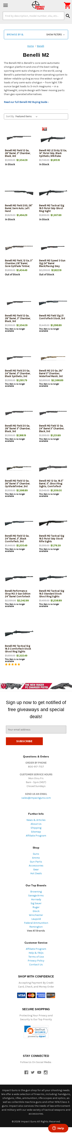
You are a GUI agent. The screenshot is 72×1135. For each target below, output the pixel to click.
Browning (36, 891)
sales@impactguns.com (36, 797)
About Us (36, 823)
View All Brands (36, 930)
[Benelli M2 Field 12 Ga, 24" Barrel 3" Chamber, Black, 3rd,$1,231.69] (53, 413)
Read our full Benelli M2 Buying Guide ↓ (26, 102)
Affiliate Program (36, 835)
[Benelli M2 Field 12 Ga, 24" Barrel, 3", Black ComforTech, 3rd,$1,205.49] (19, 523)
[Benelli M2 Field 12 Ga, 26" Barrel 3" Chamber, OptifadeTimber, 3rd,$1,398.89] (19, 468)
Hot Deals (36, 873)
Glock (36, 911)
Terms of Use (36, 956)
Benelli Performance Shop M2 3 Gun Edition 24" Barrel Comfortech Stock (17, 595)
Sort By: (10, 116)
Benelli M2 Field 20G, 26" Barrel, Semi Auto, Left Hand (18, 208)
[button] (36, 34)
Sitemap (36, 831)
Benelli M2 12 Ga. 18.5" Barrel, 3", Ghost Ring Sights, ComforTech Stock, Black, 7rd (51, 484)
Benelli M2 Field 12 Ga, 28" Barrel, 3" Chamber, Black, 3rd (18, 318)
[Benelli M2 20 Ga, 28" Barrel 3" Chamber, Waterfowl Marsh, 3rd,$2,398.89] (53, 358)
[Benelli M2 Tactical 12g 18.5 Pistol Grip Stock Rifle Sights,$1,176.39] (53, 523)
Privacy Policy (36, 960)
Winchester (36, 915)
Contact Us (36, 964)
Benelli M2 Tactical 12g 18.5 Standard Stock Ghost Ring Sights (51, 593)
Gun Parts (36, 861)
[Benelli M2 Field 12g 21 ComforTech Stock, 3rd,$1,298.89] (53, 303)
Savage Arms (36, 895)
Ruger (36, 907)
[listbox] (27, 116)
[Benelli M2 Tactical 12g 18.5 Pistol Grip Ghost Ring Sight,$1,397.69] (53, 193)
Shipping (36, 827)
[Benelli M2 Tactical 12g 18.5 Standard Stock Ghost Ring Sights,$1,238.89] (53, 578)
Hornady (36, 899)
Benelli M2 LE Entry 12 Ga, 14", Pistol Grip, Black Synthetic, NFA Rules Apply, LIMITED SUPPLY (53, 154)
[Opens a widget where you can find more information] (58, 1128)
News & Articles (36, 820)
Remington (36, 926)
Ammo (36, 857)
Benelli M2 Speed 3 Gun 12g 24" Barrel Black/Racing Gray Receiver (52, 264)
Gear (36, 869)
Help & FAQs (36, 952)
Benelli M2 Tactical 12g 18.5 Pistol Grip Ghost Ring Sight (51, 208)
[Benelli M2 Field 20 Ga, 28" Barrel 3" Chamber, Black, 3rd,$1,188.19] (19, 413)
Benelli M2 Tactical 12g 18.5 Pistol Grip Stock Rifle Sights (51, 538)
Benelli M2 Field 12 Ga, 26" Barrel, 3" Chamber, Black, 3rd (17, 153)
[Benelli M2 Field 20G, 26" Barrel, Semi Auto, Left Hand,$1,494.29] (19, 193)
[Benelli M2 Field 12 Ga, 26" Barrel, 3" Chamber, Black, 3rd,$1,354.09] (19, 137)
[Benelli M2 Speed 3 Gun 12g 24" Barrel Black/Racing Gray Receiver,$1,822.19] (53, 248)
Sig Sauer (36, 903)
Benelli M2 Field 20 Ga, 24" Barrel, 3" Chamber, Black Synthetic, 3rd (17, 373)
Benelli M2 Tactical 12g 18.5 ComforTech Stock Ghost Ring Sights (18, 649)
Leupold (36, 919)
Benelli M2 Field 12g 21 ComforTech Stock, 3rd (52, 317)
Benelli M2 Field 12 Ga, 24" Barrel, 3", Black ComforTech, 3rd (17, 538)
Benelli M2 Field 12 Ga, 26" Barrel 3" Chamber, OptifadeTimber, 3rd (17, 483)
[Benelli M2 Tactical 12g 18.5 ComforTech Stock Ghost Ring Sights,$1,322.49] (19, 633)
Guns (36, 853)
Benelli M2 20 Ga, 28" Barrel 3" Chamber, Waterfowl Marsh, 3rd (51, 373)
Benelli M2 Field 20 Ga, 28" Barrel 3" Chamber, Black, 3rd (17, 428)
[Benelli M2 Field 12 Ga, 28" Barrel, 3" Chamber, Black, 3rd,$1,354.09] (19, 303)
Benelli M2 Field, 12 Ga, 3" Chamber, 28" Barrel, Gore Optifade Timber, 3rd (18, 264)
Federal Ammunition (36, 922)
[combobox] (33, 16)
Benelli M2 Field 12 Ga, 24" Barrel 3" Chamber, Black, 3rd (51, 428)
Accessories (36, 865)
